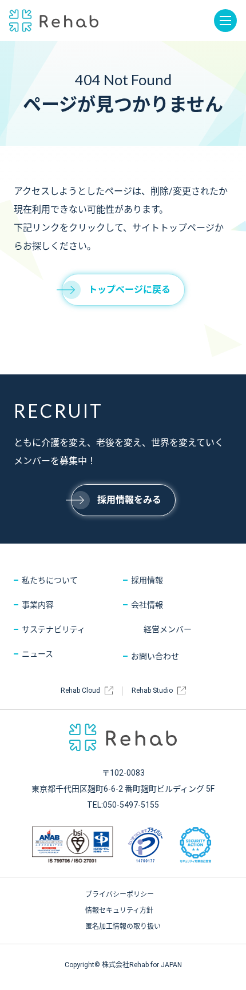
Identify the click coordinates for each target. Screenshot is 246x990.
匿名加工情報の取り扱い (123, 927)
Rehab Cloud (80, 690)
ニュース (37, 653)
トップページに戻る (129, 289)
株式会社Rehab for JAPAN (53, 20)
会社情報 (147, 604)
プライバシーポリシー (119, 895)
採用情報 (147, 580)
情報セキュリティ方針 (119, 911)
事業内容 (38, 604)
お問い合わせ (155, 656)
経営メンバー (168, 629)
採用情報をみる (129, 499)
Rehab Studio (152, 690)
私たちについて (50, 580)
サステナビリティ (53, 629)
